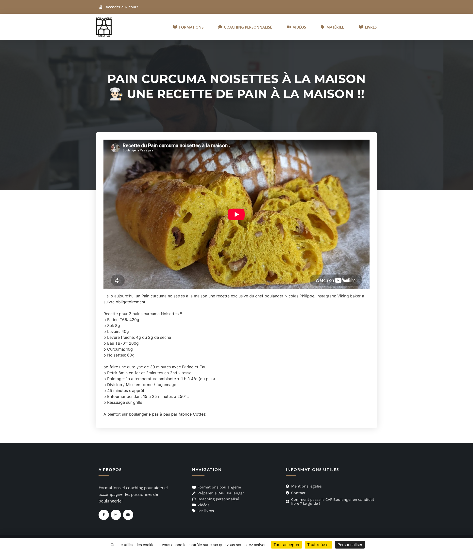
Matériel (334, 27)
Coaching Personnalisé (247, 27)
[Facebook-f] (104, 515)
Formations (190, 27)
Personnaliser (350, 544)
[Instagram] (116, 515)
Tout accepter (286, 544)
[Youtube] (128, 515)
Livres (370, 27)
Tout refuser (318, 544)
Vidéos (298, 27)
